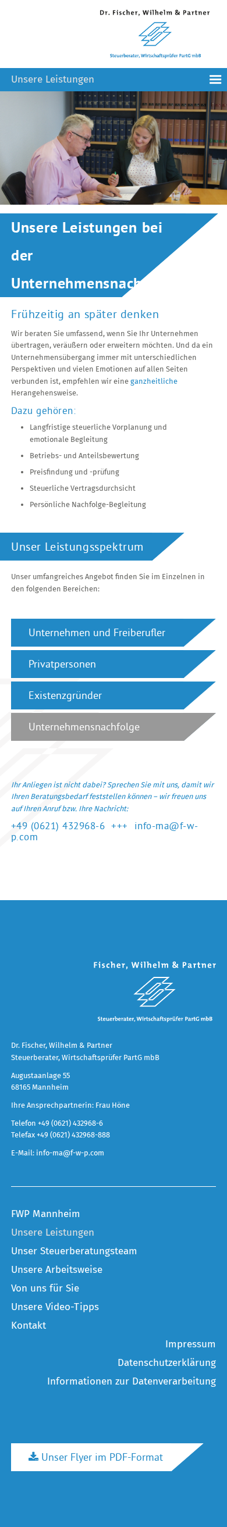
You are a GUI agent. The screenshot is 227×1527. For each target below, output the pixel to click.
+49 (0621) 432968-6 (58, 825)
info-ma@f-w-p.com (70, 1152)
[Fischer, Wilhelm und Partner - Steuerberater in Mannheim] (155, 992)
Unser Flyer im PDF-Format (100, 1457)
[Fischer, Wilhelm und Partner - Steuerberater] (155, 34)
